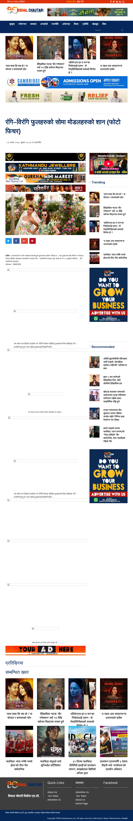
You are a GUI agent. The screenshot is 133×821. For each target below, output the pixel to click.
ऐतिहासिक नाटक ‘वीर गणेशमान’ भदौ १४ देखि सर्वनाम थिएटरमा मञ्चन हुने (50, 67)
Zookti (125, 818)
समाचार (33, 24)
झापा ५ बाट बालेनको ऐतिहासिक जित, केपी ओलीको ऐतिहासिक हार (112, 380)
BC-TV (80, 2)
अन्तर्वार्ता (44, 24)
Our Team (52, 796)
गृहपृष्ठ (12, 24)
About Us (52, 792)
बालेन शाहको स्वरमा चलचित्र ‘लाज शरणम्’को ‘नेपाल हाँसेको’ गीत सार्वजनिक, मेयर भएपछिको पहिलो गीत (114, 435)
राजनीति (55, 24)
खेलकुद (95, 24)
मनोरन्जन (22, 24)
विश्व (104, 24)
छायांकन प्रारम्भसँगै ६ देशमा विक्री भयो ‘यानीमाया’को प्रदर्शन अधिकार (113, 765)
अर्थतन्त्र (66, 24)
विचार (76, 24)
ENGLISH (71, 2)
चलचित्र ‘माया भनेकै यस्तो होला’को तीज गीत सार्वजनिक (19, 765)
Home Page (81, 803)
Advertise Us (54, 799)
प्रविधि (85, 24)
